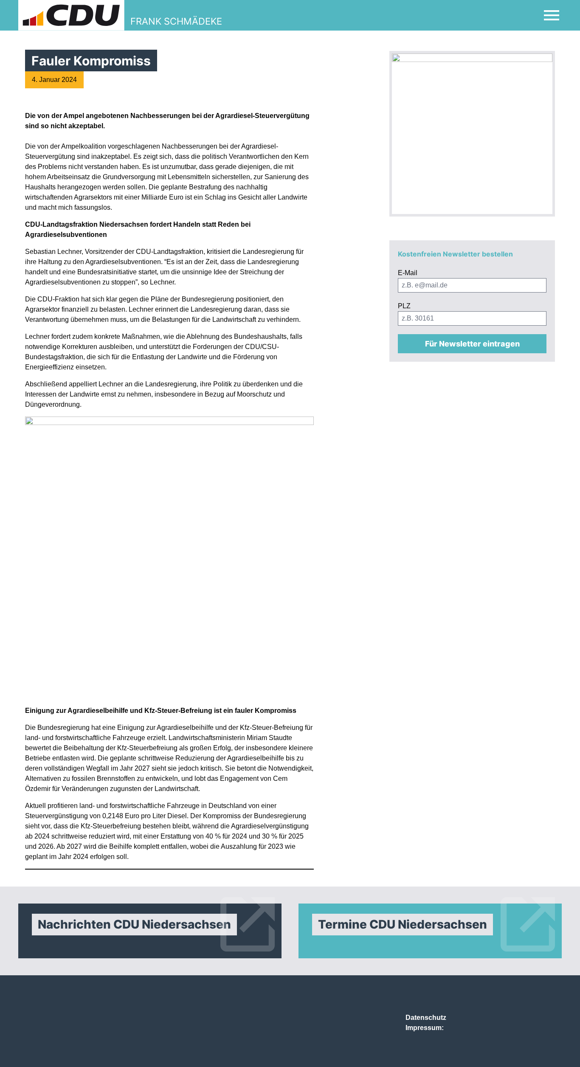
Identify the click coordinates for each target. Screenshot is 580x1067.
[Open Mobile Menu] (551, 15)
